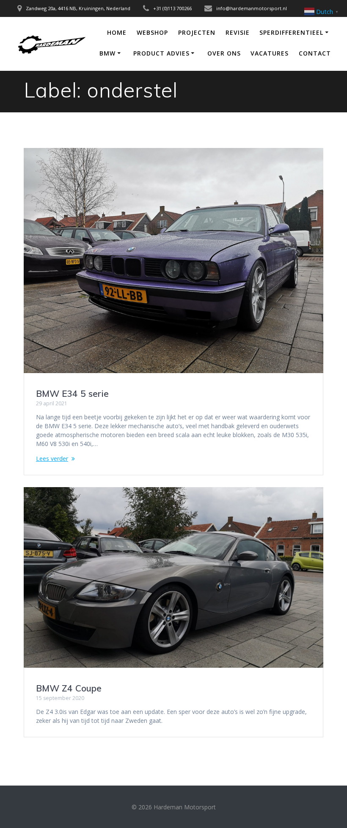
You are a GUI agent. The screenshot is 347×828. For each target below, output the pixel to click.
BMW (107, 53)
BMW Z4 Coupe (69, 688)
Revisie (238, 32)
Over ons (224, 53)
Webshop (152, 32)
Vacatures (270, 53)
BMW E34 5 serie (72, 393)
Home (117, 32)
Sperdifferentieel (291, 32)
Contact (315, 53)
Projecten (196, 32)
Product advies (161, 53)
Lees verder (52, 458)
